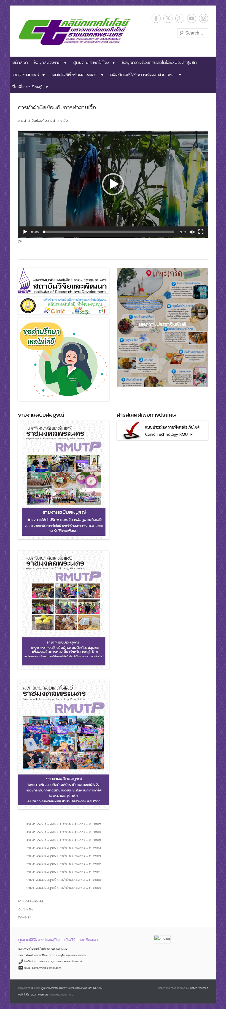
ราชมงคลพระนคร (31, 901)
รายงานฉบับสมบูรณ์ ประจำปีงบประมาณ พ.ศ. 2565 (63, 840)
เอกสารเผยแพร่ (25, 75)
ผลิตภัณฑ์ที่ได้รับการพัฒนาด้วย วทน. (142, 75)
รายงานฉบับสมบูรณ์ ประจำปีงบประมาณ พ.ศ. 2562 (63, 864)
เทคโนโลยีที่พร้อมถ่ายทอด (75, 75)
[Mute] (192, 232)
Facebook (156, 18)
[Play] (25, 232)
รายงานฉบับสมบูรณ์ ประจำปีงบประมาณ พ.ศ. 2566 (63, 832)
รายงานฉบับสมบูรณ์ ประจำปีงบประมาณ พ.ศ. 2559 (63, 888)
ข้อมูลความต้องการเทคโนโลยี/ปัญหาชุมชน (159, 63)
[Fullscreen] (201, 232)
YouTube (191, 18)
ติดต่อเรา (24, 917)
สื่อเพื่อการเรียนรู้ (27, 87)
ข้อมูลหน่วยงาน (47, 63)
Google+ (179, 18)
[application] (113, 184)
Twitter (168, 18)
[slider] (108, 232)
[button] (113, 184)
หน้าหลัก (20, 63)
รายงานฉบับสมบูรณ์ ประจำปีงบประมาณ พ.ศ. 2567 (63, 824)
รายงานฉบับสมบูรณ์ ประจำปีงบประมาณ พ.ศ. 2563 (63, 856)
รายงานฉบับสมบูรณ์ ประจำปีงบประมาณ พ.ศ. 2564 (63, 848)
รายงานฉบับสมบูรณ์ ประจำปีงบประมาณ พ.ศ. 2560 (63, 880)
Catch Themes (199, 988)
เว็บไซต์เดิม (25, 909)
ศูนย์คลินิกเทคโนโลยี (91, 63)
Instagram (203, 18)
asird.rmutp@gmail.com (46, 968)
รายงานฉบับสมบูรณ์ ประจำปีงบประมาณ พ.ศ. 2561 (63, 872)
